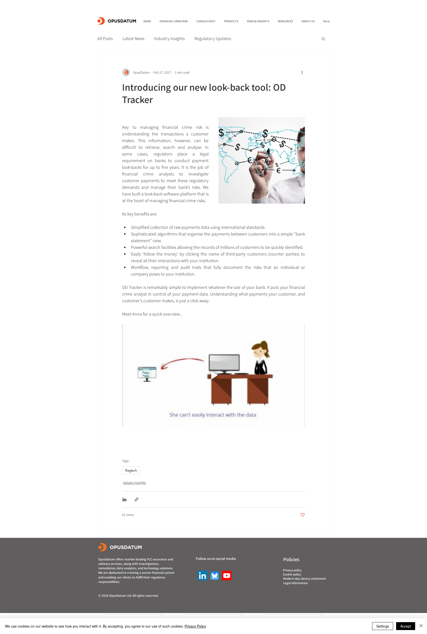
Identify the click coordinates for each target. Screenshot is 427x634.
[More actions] (302, 72)
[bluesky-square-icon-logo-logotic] (214, 575)
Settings (382, 626)
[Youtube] (227, 575)
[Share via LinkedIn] (124, 499)
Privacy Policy (195, 626)
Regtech (131, 470)
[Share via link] (136, 499)
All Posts (105, 38)
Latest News (133, 38)
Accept (405, 626)
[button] (323, 39)
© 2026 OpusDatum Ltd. (115, 595)
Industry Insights (169, 38)
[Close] (421, 626)
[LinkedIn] (202, 575)
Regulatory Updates (212, 38)
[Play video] (213, 375)
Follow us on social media (216, 558)
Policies (291, 559)
